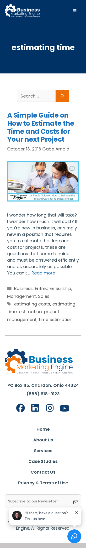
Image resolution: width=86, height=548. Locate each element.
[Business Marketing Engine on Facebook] (20, 408)
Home (43, 429)
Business (23, 288)
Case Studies (43, 461)
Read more (43, 273)
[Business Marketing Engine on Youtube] (64, 409)
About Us (43, 440)
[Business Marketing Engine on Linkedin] (35, 408)
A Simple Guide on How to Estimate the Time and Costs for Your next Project (40, 127)
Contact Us (43, 472)
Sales (43, 296)
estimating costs (32, 304)
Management (21, 296)
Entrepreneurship (53, 288)
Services (43, 451)
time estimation (55, 319)
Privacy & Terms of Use (43, 483)
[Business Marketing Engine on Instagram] (49, 408)
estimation (30, 312)
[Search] (62, 96)
